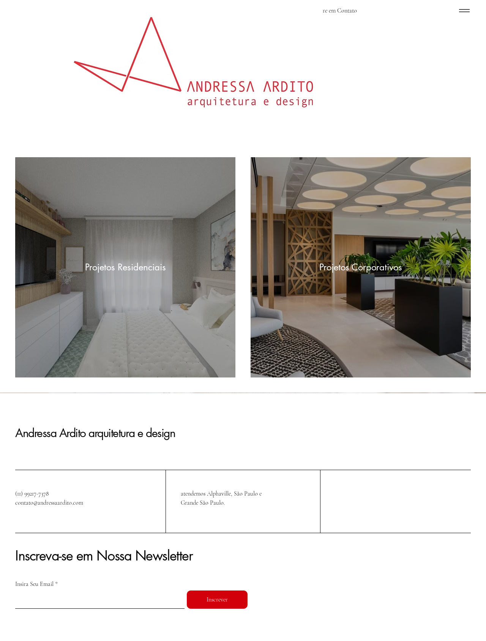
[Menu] (464, 10)
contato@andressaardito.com (49, 503)
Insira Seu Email (34, 584)
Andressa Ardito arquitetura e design (95, 432)
